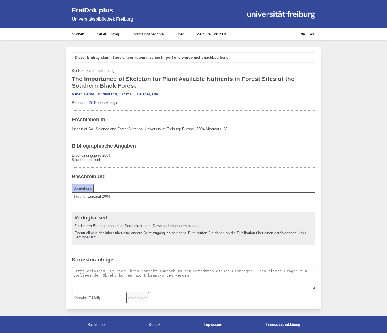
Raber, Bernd (83, 94)
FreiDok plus (92, 10)
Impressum (213, 324)
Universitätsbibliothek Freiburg (102, 19)
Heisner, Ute (147, 94)
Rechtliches (97, 324)
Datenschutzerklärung (282, 324)
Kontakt (155, 324)
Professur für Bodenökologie (95, 102)
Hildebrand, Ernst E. (115, 94)
